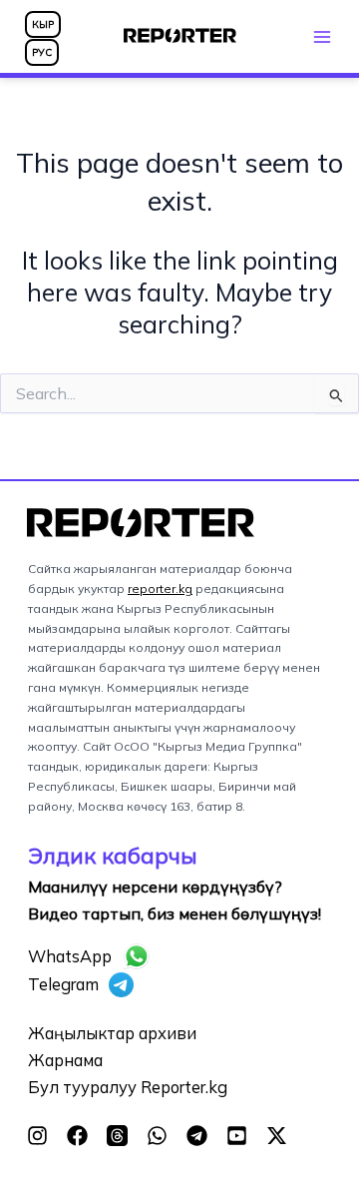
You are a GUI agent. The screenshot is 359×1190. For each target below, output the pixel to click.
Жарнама (65, 1060)
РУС (42, 52)
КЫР (43, 24)
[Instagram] (37, 1135)
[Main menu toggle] (321, 36)
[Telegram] (197, 1135)
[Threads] (117, 1135)
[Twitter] (276, 1135)
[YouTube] (236, 1135)
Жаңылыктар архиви (112, 1033)
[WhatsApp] (157, 1135)
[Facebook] (77, 1135)
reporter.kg (160, 588)
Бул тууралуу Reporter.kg (127, 1087)
